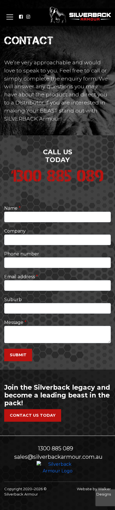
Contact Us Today (33, 415)
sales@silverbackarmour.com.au (58, 456)
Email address (19, 276)
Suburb (13, 299)
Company (15, 231)
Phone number (21, 254)
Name (11, 208)
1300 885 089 (55, 448)
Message (13, 322)
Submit (18, 354)
